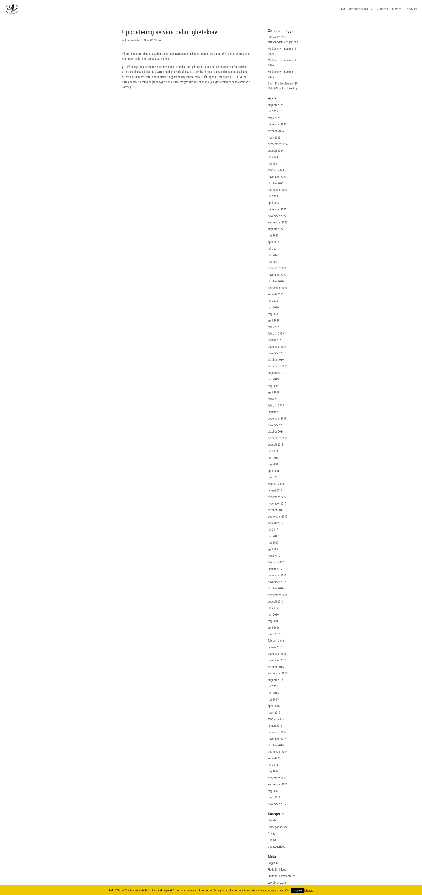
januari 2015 (275, 725)
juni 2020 (273, 307)
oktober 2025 (276, 131)
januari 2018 (275, 490)
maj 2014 (273, 771)
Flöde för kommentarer (281, 876)
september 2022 (277, 222)
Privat (271, 833)
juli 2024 (273, 157)
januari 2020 (275, 340)
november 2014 (277, 738)
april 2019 (274, 392)
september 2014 (277, 751)
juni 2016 (273, 614)
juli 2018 (273, 451)
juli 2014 (273, 765)
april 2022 (274, 242)
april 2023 (274, 202)
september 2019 (277, 366)
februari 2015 (276, 719)
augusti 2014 (275, 758)
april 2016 (274, 627)
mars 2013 (274, 797)
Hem (342, 9)
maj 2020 (273, 314)
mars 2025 (274, 137)
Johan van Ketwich (133, 40)
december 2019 (277, 346)
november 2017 (277, 503)
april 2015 (274, 706)
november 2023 (277, 176)
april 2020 (274, 320)
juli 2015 (273, 686)
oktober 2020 (276, 281)
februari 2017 (276, 562)
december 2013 (277, 778)
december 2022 (277, 209)
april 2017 (274, 549)
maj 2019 (273, 386)
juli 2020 (273, 301)
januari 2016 (275, 647)
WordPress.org (277, 882)
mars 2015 (274, 712)
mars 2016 (274, 634)
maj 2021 (273, 261)
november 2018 (277, 425)
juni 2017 (273, 536)
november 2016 (277, 582)
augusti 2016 (275, 601)
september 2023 (277, 189)
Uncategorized (276, 846)
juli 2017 (273, 529)
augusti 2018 (275, 444)
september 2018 (277, 438)
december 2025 (277, 124)
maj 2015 (273, 699)
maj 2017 (273, 542)
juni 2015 (273, 693)
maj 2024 (273, 163)
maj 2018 (273, 464)
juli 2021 (273, 248)
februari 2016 (276, 640)
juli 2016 (273, 608)
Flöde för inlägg (277, 869)
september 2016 (277, 595)
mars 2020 (274, 327)
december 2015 (277, 653)
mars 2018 (274, 477)
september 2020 (277, 287)
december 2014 (277, 732)
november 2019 (277, 353)
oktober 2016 (276, 588)
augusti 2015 (275, 680)
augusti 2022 (275, 229)
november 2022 (277, 216)
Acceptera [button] (297, 890)
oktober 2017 (276, 510)
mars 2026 (274, 118)
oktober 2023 (276, 183)
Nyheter (382, 9)
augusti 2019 (275, 372)
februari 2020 (276, 333)
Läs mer (308, 890)
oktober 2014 (276, 745)
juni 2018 (273, 457)
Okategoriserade (278, 827)
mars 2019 (274, 399)
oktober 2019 (276, 359)
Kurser (396, 9)
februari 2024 (276, 170)
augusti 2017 (275, 523)
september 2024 (277, 144)
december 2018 (277, 418)
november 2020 (277, 274)
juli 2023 (273, 196)
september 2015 (277, 673)
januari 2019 (275, 412)
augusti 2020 (275, 294)
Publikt (159, 40)
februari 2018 (276, 484)
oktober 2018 (276, 431)
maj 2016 (273, 621)
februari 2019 (276, 405)
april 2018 (274, 471)
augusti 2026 (275, 105)
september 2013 (277, 784)
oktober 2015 (276, 667)
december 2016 (277, 575)
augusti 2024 (275, 150)
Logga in (411, 9)
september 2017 (277, 516)
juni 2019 (273, 379)
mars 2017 (274, 555)
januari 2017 (275, 569)
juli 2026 (273, 111)
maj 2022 (273, 235)
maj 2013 (273, 791)
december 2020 (277, 268)
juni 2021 (273, 255)
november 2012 (277, 804)
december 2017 (277, 497)
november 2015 (277, 660)
